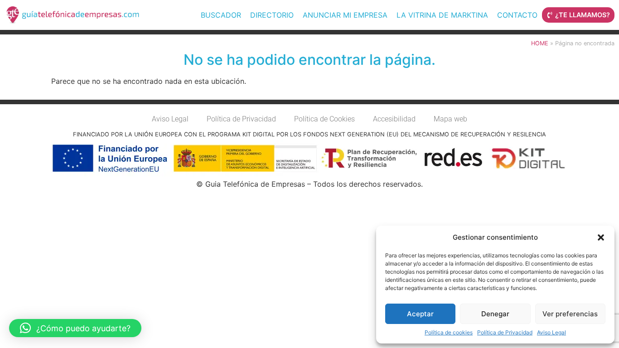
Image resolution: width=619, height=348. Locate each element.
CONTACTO (517, 14)
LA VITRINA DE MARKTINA (442, 14)
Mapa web (450, 119)
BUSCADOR (221, 14)
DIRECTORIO (272, 14)
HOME (539, 43)
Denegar (495, 313)
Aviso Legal (551, 332)
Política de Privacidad (504, 332)
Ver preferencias (570, 313)
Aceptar (420, 313)
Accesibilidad (394, 119)
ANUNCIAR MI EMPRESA (345, 14)
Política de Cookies (324, 119)
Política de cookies (449, 332)
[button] (600, 237)
